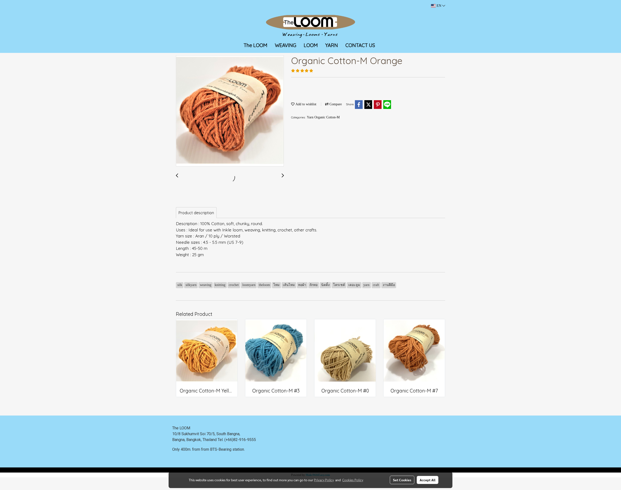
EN (439, 6)
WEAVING (285, 45)
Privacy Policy (324, 480)
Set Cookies (402, 480)
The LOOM (255, 45)
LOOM (311, 45)
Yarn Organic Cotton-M (323, 117)
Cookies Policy (352, 480)
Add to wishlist (305, 104)
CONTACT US (360, 45)
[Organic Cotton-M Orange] (230, 111)
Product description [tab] (196, 212)
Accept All (427, 480)
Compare (335, 104)
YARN (331, 45)
